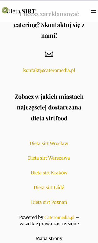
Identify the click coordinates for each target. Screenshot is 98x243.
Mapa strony (49, 238)
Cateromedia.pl (59, 217)
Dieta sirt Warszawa (49, 158)
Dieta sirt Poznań (49, 202)
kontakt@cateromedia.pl (49, 70)
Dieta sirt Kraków (49, 172)
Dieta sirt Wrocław (49, 143)
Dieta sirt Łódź (49, 187)
